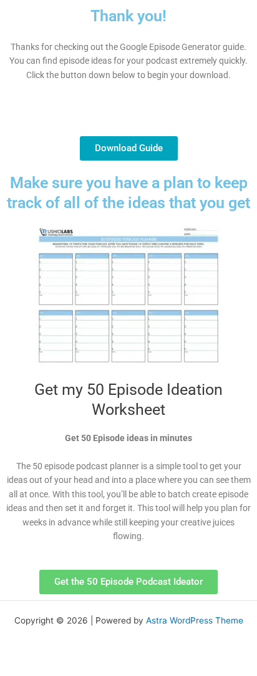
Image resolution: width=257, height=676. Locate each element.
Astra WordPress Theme (194, 620)
